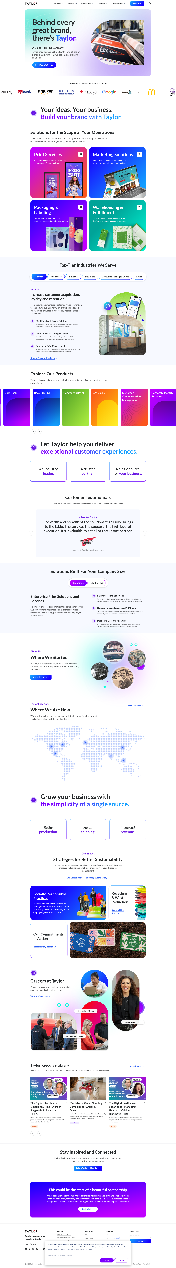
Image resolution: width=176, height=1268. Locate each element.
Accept (106, 1260)
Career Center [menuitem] (86, 3)
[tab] (56, 277)
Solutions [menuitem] (57, 3)
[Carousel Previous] (31, 533)
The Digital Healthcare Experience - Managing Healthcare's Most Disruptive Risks (122, 1108)
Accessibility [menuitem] (147, 1264)
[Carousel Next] (145, 533)
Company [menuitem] (101, 3)
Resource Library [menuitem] (118, 3)
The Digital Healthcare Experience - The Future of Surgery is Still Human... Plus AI (45, 1108)
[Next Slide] (39, 431)
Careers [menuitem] (112, 1238)
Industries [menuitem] (71, 3)
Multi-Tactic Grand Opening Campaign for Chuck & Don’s (86, 1107)
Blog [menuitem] (86, 1235)
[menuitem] (137, 3)
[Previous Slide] (33, 431)
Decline (121, 1260)
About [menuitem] (108, 1235)
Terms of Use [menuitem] (137, 1264)
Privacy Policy (56, 1255)
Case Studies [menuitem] (89, 1238)
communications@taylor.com (66, 1241)
